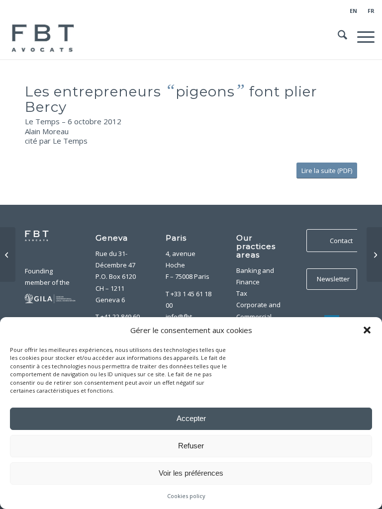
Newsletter (333, 278)
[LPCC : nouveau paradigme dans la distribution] (374, 254)
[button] (367, 330)
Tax (241, 293)
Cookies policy (186, 496)
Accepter (191, 418)
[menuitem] (354, 11)
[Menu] (361, 36)
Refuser (191, 445)
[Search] (337, 36)
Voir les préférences (191, 473)
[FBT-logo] (44, 36)
